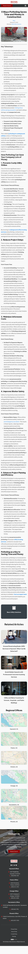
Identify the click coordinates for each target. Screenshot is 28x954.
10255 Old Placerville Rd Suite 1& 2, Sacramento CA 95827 (15, 906)
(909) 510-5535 (15, 898)
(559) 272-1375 (15, 887)
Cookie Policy (14, 934)
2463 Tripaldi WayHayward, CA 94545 (15, 872)
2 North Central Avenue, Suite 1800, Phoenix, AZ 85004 (15, 917)
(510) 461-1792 (15, 909)
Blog (14, 20)
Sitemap (14, 936)
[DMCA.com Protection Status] (14, 939)
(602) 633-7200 (15, 920)
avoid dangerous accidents (11, 421)
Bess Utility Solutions (16, 24)
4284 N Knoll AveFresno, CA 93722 (14, 884)
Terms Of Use (14, 931)
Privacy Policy (14, 929)
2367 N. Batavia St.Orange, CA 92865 (15, 895)
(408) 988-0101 (15, 875)
